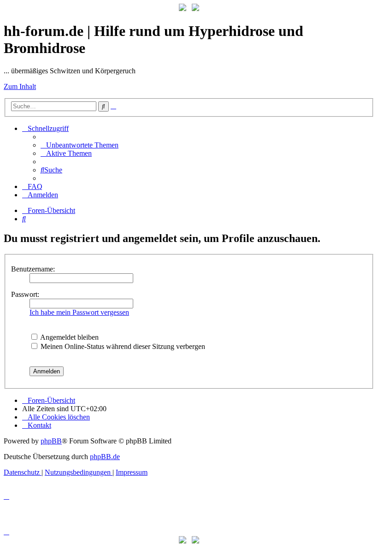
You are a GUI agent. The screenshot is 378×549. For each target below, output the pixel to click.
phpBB (51, 441)
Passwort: (25, 294)
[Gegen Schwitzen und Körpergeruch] (195, 8)
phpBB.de (105, 456)
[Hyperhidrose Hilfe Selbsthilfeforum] (182, 8)
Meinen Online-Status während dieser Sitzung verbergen (122, 346)
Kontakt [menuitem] (39, 425)
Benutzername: (33, 269)
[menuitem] (79, 145)
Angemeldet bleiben (69, 337)
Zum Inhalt (20, 86)
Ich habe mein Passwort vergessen (79, 312)
